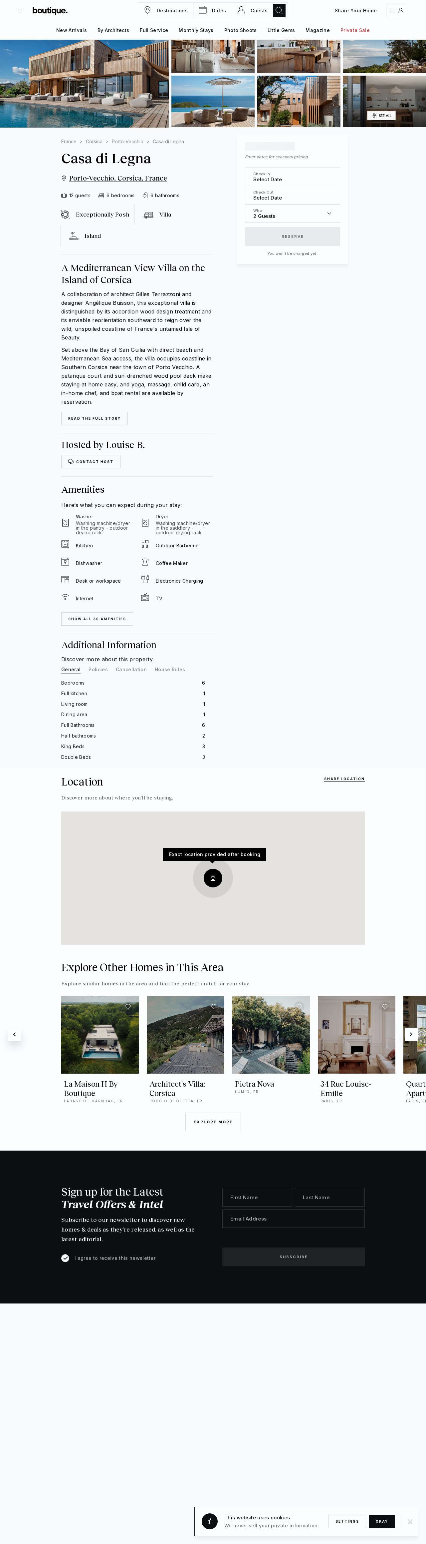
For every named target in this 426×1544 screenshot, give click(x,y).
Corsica (94, 141)
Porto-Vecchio (127, 141)
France (69, 141)
